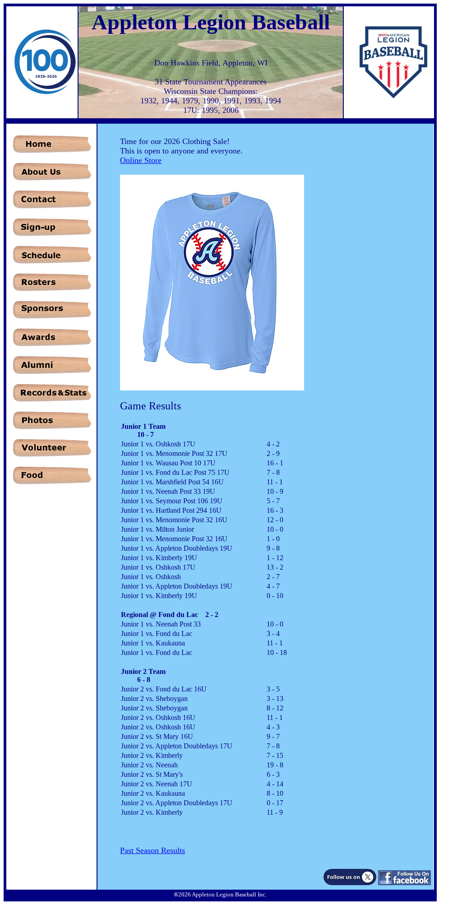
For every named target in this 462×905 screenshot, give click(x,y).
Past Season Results (152, 850)
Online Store (141, 160)
